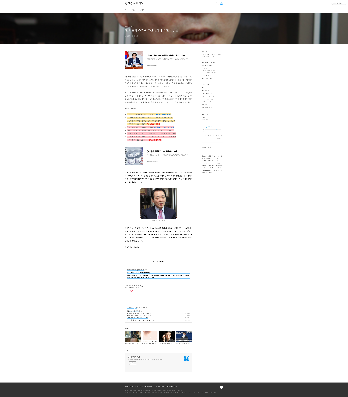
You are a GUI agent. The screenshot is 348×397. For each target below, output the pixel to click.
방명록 (142, 10)
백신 (220, 156)
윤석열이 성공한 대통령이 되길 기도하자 (137, 318)
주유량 (218, 168)
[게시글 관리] (129, 295)
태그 (133, 10)
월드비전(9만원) (160, 386)
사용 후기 (206, 91)
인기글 (209, 147)
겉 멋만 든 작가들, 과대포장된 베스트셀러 (138, 313)
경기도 (215, 170)
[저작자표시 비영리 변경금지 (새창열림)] (147, 286)
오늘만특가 (208, 156)
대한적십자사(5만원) (172, 386)
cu (217, 158)
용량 (203, 156)
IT (203, 82)
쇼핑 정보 (207, 101)
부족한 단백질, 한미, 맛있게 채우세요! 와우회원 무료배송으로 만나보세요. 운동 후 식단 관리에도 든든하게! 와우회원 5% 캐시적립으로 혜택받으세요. (158, 276)
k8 (202, 168)
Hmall (209, 168)
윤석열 (203, 172)
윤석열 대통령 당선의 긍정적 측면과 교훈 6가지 (139, 320)
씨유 (209, 163)
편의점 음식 (207, 107)
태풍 (205, 168)
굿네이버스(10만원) (147, 386)
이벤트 (209, 165)
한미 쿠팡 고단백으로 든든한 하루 (138, 272)
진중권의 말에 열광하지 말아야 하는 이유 (138, 315)
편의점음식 (219, 165)
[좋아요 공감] (131, 290)
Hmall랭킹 (216, 163)
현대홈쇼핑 (208, 158)
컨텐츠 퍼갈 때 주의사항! (208, 57)
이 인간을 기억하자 (209, 70)
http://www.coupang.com (135, 270)
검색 (217, 3)
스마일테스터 (215, 156)
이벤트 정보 (207, 99)
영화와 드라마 (207, 85)
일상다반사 (206, 76)
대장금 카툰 (215, 161)
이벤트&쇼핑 (207, 97)
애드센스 (204, 165)
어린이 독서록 (207, 94)
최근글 (204, 147)
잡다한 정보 (207, 79)
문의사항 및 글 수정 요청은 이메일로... (211, 54)
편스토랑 (204, 161)
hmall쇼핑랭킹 (209, 170)
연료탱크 (214, 168)
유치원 (209, 161)
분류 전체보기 (208, 62)
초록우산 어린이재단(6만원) (132, 386)
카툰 (204, 104)
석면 (212, 163)
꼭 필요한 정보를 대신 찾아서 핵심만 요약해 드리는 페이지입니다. (145, 359)
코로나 (214, 158)
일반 (136, 308)
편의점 (213, 165)
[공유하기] (127, 295)
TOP (221, 387)
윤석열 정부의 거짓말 (209, 73)
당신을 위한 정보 (134, 3)
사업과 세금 (206, 88)
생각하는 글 (130, 308)
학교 (203, 170)
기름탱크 (204, 163)
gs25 (203, 158)
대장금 (219, 170)
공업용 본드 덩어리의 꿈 (133, 311)
